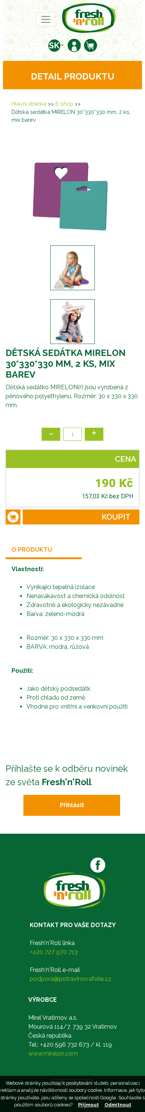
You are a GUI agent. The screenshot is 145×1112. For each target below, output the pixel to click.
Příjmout (88, 1105)
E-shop (64, 103)
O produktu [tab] (32, 549)
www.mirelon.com (53, 1053)
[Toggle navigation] (45, 19)
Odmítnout (117, 1105)
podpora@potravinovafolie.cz (71, 978)
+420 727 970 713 (54, 951)
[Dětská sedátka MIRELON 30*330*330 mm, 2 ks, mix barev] (72, 188)
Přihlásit (72, 805)
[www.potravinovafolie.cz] (89, 17)
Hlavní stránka (29, 103)
